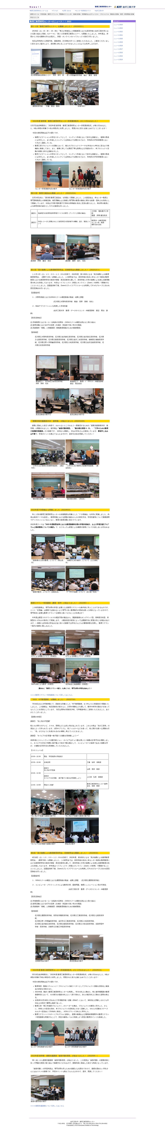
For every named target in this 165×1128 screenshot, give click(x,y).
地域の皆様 (76, 14)
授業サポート (34, 14)
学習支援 (43, 14)
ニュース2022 (118, 32)
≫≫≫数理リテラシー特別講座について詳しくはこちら (51, 695)
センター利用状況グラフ (83, 10)
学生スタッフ (34, 17)
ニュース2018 (118, 45)
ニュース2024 (118, 25)
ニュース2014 (118, 59)
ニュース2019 (118, 42)
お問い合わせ (67, 10)
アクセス (55, 10)
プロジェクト (104, 14)
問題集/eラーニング (65, 14)
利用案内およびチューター (90, 14)
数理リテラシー (52, 14)
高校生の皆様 (114, 14)
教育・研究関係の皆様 (127, 14)
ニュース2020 (118, 38)
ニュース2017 (118, 49)
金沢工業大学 (100, 10)
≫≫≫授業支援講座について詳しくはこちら (47, 1106)
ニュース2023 (118, 28)
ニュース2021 (118, 35)
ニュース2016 (118, 52)
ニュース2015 (118, 56)
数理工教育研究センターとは (39, 10)
